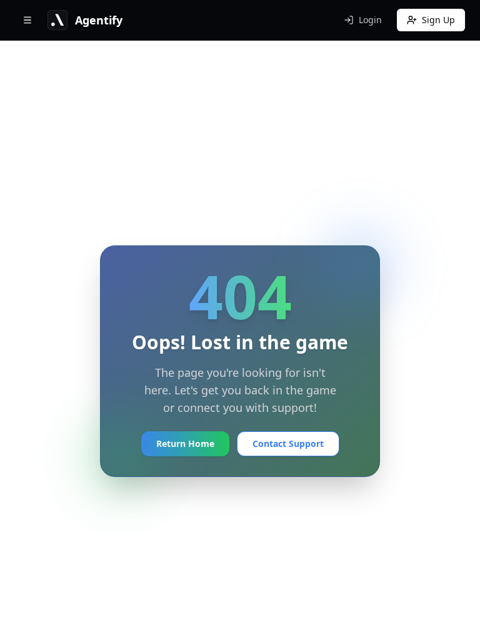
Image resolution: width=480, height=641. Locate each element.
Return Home (185, 443)
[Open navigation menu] (27, 20)
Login (370, 20)
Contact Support (288, 443)
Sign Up (438, 20)
